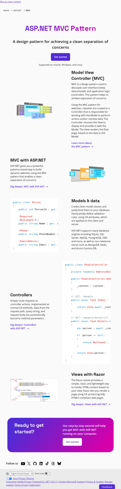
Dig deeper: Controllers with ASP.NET (23, 326)
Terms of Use (21, 485)
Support (81, 481)
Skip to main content (10, 1)
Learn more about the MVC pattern (81, 144)
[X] (28, 463)
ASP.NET (17, 10)
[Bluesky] (59, 463)
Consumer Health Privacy (19, 481)
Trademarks (34, 485)
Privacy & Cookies (95, 481)
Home (6, 10)
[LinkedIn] (41, 463)
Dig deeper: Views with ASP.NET (89, 404)
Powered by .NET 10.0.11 (45, 481)
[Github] (34, 463)
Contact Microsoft (67, 481)
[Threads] (53, 463)
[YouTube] (22, 463)
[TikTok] (47, 463)
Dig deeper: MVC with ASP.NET (27, 186)
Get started (60, 57)
